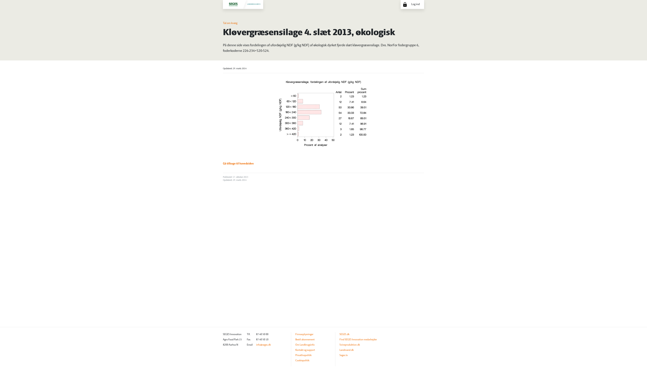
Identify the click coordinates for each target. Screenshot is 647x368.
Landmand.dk (347, 350)
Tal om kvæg (230, 23)
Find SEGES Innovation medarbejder (358, 339)
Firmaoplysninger (304, 334)
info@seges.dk (263, 345)
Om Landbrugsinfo (305, 345)
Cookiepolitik (302, 360)
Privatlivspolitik (303, 355)
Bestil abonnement (305, 339)
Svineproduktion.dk (350, 345)
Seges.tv (344, 355)
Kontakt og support (305, 350)
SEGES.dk (344, 334)
